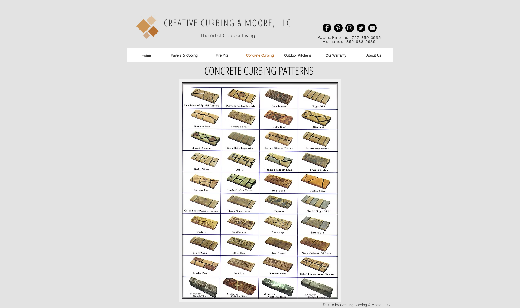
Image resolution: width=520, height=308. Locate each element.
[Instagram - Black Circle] (349, 28)
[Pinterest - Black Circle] (338, 28)
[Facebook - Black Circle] (327, 28)
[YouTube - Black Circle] (372, 28)
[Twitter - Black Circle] (361, 28)
